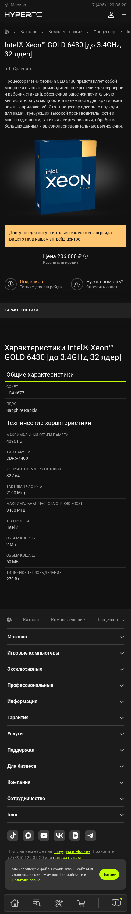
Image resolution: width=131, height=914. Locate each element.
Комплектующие (65, 31)
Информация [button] (22, 701)
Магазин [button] (17, 636)
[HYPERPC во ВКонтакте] (59, 835)
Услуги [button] (15, 734)
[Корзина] (81, 903)
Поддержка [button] (20, 750)
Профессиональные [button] (30, 685)
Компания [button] (18, 782)
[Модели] (37, 903)
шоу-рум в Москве (72, 851)
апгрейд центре (64, 239)
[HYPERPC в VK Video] (74, 835)
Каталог (28, 31)
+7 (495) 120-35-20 (108, 4)
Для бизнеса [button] (21, 766)
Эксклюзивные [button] (24, 669)
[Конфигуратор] (59, 903)
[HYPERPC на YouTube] (43, 835)
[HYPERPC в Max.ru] (28, 835)
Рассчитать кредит (60, 262)
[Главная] (7, 31)
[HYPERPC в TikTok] (12, 835)
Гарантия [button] (18, 717)
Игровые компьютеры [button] (33, 653)
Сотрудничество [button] (26, 798)
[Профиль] (111, 14)
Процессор (104, 31)
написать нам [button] (67, 857)
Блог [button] (12, 814)
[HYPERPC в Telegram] (90, 835)
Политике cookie (26, 879)
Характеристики (21, 309)
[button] (15, 4)
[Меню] (124, 14)
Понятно (109, 874)
